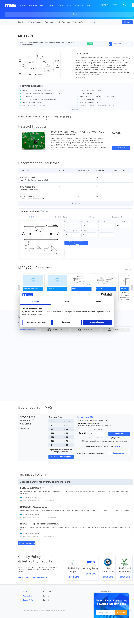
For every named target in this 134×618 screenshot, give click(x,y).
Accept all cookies (97, 322)
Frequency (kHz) (120, 222)
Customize (66, 322)
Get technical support (27, 543)
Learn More (118, 446)
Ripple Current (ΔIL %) (70, 231)
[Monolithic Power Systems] (10, 5)
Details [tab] (67, 301)
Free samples (118, 453)
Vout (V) (83, 231)
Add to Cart (119, 434)
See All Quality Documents (31, 578)
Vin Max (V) (84, 222)
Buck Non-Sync (61, 217)
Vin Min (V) (67, 222)
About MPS (47, 592)
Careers (46, 596)
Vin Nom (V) (101, 222)
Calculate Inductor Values (76, 243)
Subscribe (121, 613)
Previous (19, 287)
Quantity (83, 433)
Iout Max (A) (101, 231)
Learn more (121, 148)
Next (132, 287)
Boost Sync (90, 217)
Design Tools (28, 600)
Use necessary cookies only (37, 322)
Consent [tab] (35, 301)
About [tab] (98, 301)
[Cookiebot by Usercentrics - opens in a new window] (102, 294)
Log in (125, 5)
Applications (27, 596)
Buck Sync (32, 217)
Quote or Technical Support (61, 457)
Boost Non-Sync (118, 217)
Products (26, 592)
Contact (46, 600)
